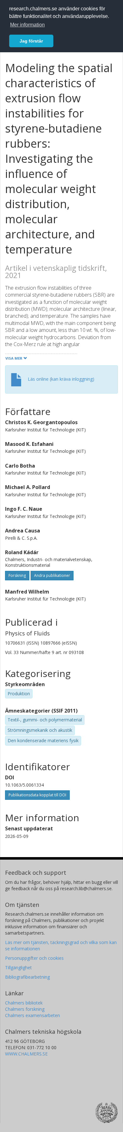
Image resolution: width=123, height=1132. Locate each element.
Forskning (17, 575)
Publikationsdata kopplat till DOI (37, 795)
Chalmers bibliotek (24, 1003)
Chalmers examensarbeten (32, 1015)
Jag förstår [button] (31, 40)
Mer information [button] (27, 24)
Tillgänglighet (18, 967)
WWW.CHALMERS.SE (26, 1054)
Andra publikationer (52, 575)
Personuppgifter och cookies (34, 958)
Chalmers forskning (24, 1009)
